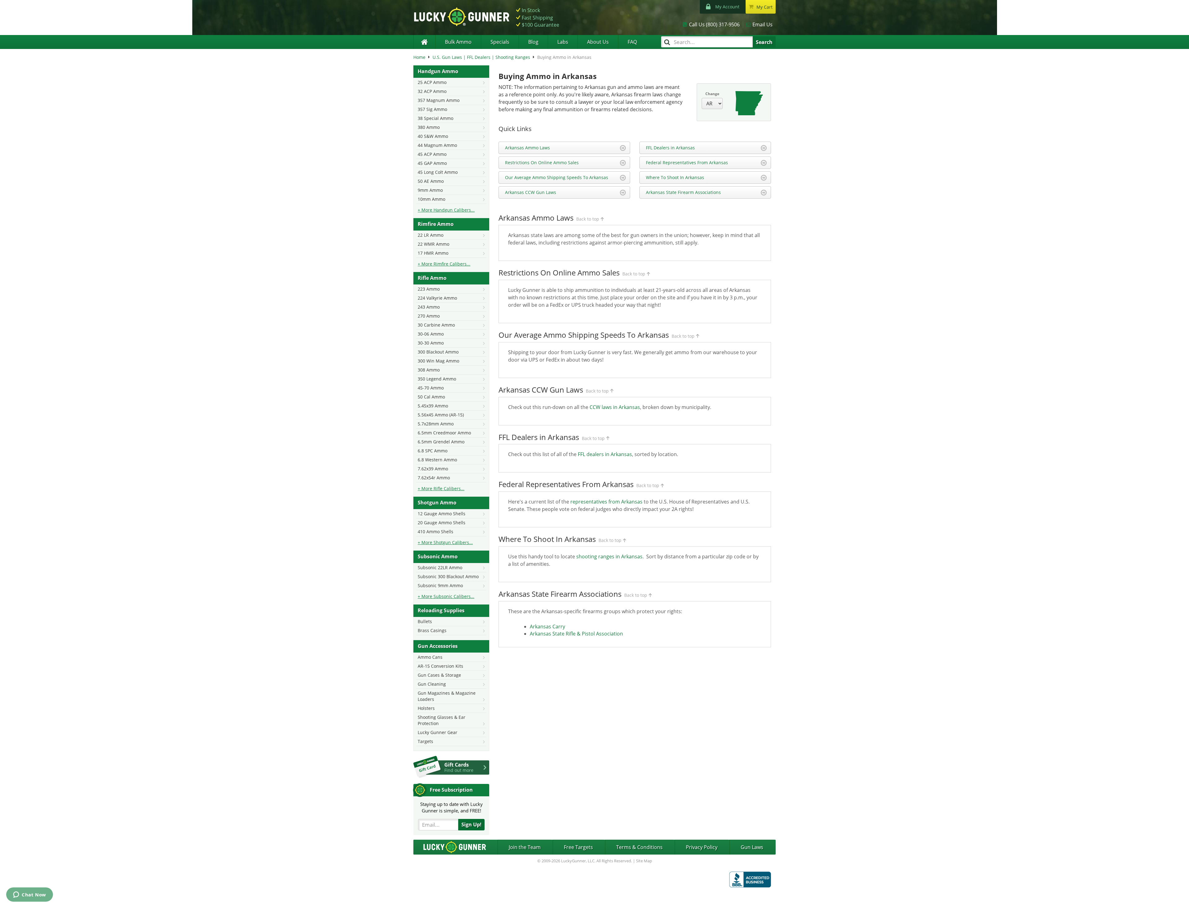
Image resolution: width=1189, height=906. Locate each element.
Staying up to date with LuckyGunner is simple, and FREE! (451, 807)
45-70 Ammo (431, 388)
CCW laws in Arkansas (615, 407)
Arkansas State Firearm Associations (683, 192)
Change (712, 93)
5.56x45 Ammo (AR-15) (441, 415)
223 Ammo (429, 289)
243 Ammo (429, 307)
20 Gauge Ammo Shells (441, 523)
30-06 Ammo (431, 334)
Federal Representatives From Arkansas (687, 162)
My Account (727, 7)
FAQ (632, 41)
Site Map (644, 861)
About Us (598, 41)
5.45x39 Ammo (433, 406)
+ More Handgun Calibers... (446, 210)
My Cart (764, 7)
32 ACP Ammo (432, 91)
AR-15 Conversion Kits (440, 666)
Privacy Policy (701, 847)
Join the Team (525, 847)
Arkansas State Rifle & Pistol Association (576, 633)
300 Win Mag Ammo (438, 361)
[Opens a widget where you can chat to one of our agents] (29, 895)
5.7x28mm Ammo (436, 424)
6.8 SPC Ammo (432, 451)
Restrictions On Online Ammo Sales (542, 162)
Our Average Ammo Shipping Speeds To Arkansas (556, 177)
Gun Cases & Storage (439, 675)
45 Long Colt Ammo (438, 172)
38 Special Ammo (435, 118)
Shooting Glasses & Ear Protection (441, 720)
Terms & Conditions (639, 847)
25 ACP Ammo (432, 82)
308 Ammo (429, 370)
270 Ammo (429, 316)
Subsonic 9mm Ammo (440, 585)
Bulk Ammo (458, 41)
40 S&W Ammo (433, 136)
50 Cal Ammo (431, 397)
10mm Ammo (431, 199)
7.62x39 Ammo (433, 469)
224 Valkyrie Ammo (437, 298)
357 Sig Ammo (432, 109)
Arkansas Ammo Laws (527, 148)
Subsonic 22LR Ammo (440, 567)
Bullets (425, 621)
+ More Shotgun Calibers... (445, 542)
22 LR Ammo (430, 235)
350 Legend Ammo (437, 379)
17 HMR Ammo (433, 253)
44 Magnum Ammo (437, 145)
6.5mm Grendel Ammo (441, 442)
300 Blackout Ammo (438, 352)
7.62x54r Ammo (434, 478)
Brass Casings (432, 630)
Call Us (714, 24)
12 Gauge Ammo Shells (441, 514)
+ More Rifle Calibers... (441, 488)
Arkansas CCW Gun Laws (530, 192)
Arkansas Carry (547, 626)
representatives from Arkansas (606, 501)
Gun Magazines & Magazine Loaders (447, 696)
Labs (562, 41)
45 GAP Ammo (432, 163)
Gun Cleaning (432, 684)
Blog (533, 41)
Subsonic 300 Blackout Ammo (448, 576)
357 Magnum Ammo (438, 100)
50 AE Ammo (431, 181)
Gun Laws (752, 847)
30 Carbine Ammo (436, 325)
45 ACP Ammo (432, 154)
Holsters (426, 708)
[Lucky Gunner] (424, 42)
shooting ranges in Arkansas (609, 556)
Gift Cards (458, 767)
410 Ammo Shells (435, 531)
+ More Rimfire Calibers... (444, 264)
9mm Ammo (430, 190)
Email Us (762, 24)
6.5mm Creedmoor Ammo (444, 433)
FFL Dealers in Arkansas (670, 148)
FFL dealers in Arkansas (605, 454)
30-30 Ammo (431, 343)
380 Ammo (429, 127)
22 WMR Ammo (433, 244)
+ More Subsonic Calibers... (446, 596)
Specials (499, 41)
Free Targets (578, 847)
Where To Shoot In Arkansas (675, 177)
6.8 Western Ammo (437, 460)
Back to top (587, 219)
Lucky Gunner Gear (437, 732)
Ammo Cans (430, 657)
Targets (425, 741)
